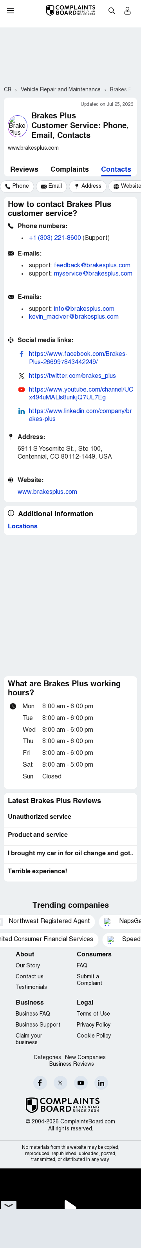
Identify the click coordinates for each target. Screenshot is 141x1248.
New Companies (85, 1057)
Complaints (70, 169)
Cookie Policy (94, 1036)
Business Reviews (71, 1064)
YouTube (81, 1083)
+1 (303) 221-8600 (55, 238)
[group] (17, 186)
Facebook (40, 1083)
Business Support (38, 1025)
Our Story (28, 966)
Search (112, 10)
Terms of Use (93, 1014)
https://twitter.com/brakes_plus (72, 376)
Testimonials (31, 987)
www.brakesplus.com (47, 492)
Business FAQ (33, 1014)
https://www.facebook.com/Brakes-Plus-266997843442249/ (78, 358)
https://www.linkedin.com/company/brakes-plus (80, 415)
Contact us (29, 977)
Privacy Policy (93, 1025)
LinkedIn (101, 1083)
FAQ (82, 966)
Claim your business (29, 1040)
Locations (23, 527)
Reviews (24, 169)
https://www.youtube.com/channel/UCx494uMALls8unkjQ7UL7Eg (81, 394)
